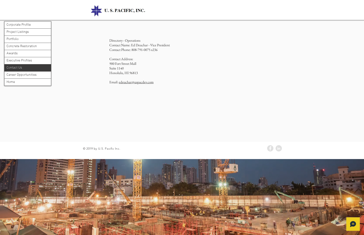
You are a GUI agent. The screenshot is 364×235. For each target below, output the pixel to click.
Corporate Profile (19, 25)
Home (11, 82)
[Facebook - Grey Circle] (270, 148)
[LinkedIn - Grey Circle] (279, 148)
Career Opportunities (22, 75)
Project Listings (18, 32)
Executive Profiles (19, 60)
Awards (12, 53)
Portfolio (13, 39)
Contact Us (14, 68)
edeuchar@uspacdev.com (136, 82)
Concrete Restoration (22, 46)
